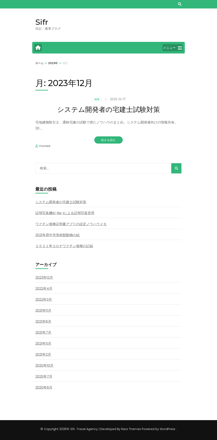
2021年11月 (43, 310)
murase (44, 146)
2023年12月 (44, 277)
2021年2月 (43, 354)
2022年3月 (43, 299)
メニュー (169, 48)
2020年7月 (43, 376)
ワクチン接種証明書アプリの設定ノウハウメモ (71, 224)
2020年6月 (43, 387)
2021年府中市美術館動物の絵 (57, 235)
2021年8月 (43, 321)
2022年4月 (43, 288)
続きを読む (108, 140)
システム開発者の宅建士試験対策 (108, 109)
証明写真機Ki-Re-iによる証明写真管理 (64, 213)
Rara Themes (131, 429)
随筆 (97, 99)
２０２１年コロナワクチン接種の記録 (64, 246)
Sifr (41, 22)
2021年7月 (43, 332)
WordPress (167, 429)
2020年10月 (44, 365)
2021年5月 (43, 343)
